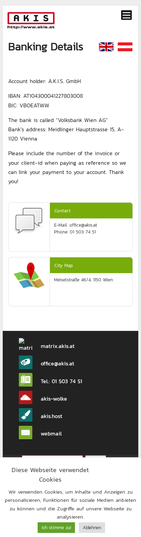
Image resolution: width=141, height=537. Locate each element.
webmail (51, 433)
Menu (126, 15)
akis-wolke (54, 398)
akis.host (51, 416)
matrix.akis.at (58, 346)
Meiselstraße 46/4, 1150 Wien (83, 279)
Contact (62, 210)
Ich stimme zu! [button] (56, 527)
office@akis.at (57, 363)
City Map (63, 265)
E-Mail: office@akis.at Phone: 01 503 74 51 (75, 228)
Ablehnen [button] (92, 527)
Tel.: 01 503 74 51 (61, 381)
